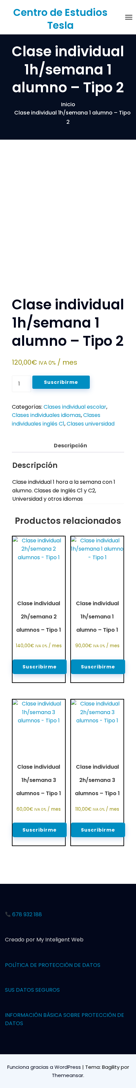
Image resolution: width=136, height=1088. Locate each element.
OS (96, 965)
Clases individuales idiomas (46, 415)
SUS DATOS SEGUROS (32, 990)
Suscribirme (61, 382)
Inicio (68, 104)
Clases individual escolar (75, 407)
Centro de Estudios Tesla (60, 18)
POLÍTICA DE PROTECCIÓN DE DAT (49, 965)
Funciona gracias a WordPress (44, 1067)
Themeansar (67, 1075)
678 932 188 (26, 914)
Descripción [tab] (70, 445)
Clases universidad (91, 424)
